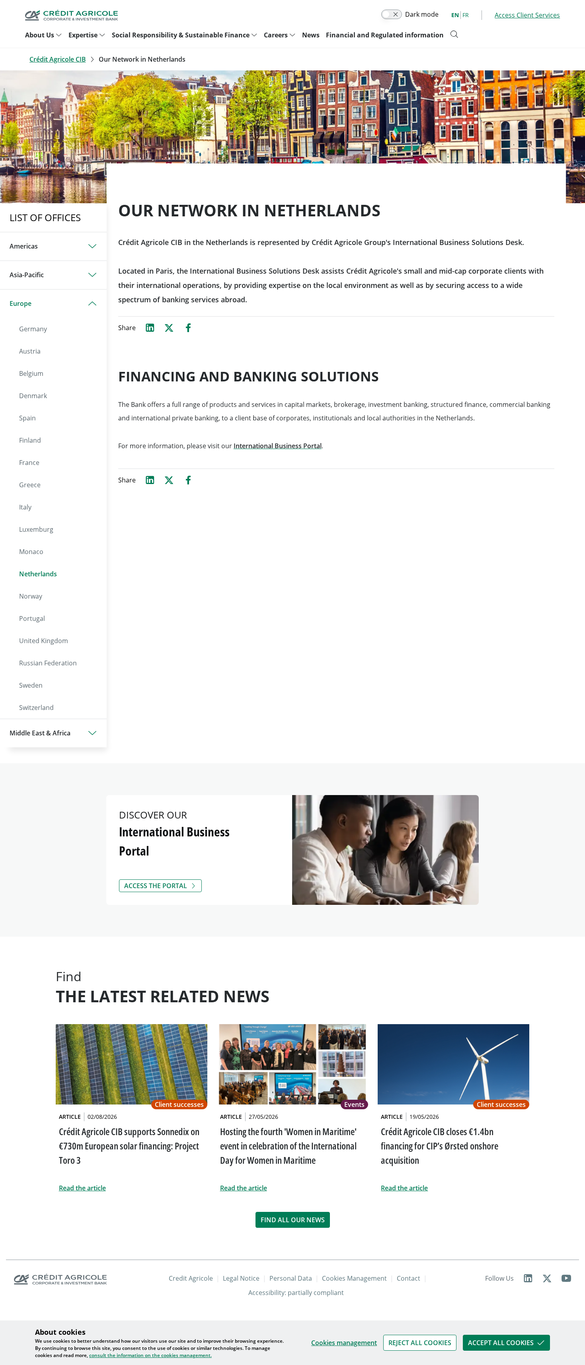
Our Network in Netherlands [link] (142, 59)
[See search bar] (454, 34)
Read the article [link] (82, 1188)
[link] (419, 1343)
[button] (419, 1343)
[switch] (391, 14)
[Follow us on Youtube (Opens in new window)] (566, 1278)
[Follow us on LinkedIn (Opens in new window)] (528, 1278)
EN (455, 15)
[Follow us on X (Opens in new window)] (547, 1278)
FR (465, 15)
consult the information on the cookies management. (150, 1355)
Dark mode (422, 14)
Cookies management (344, 1342)
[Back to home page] (71, 15)
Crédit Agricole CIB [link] (57, 59)
